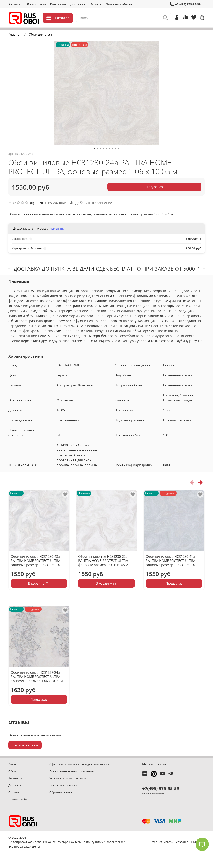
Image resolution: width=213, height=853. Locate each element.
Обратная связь (60, 792)
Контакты (58, 4)
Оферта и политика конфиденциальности (79, 764)
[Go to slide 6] (109, 148)
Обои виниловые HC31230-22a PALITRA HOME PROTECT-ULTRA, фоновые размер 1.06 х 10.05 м (103, 560)
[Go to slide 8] (115, 148)
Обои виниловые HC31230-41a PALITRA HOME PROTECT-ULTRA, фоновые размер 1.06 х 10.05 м (171, 560)
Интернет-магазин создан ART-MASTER (176, 842)
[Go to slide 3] (100, 148)
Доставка (77, 4)
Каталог (14, 4)
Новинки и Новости (63, 785)
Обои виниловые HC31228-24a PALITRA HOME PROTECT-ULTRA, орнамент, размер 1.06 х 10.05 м (37, 676)
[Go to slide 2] (97, 148)
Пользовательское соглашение (71, 771)
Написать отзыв (25, 745)
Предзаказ (154, 186)
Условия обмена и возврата (69, 778)
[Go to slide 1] (94, 148)
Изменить (57, 228)
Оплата (95, 4)
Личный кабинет (120, 4)
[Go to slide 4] (103, 148)
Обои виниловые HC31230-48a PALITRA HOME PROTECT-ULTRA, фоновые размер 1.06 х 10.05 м (36, 560)
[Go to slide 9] (118, 148)
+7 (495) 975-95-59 (188, 4)
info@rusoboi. (105, 842)
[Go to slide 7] (112, 148)
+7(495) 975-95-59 (160, 788)
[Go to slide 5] (106, 148)
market (120, 842)
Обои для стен (40, 34)
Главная (14, 34)
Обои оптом (35, 4)
